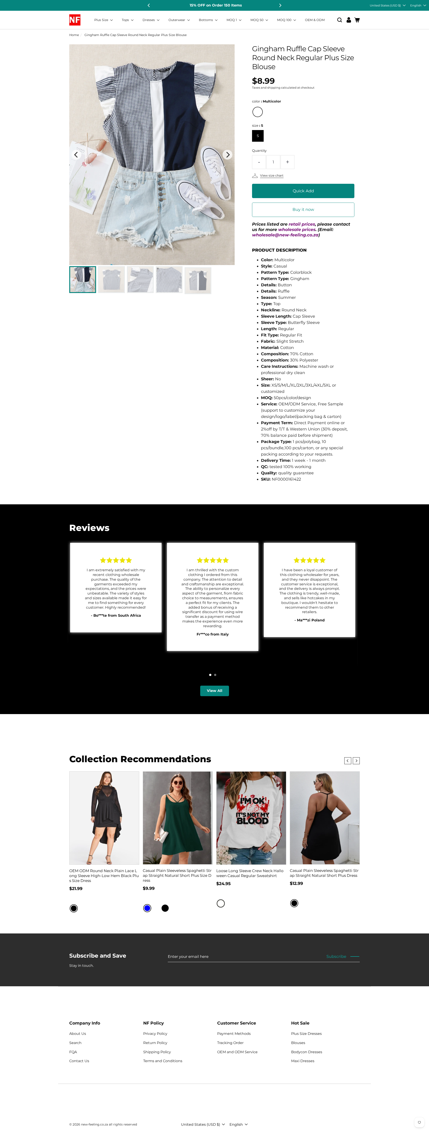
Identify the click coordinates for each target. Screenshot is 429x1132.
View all (214, 691)
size (257, 125)
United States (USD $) (385, 5)
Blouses (298, 1043)
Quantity (259, 150)
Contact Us (79, 1061)
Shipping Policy (157, 1052)
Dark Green (174, 908)
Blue (147, 908)
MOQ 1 (232, 20)
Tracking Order (230, 1043)
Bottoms (206, 20)
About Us (77, 1033)
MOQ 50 (257, 20)
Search (75, 1043)
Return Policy (155, 1043)
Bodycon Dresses (306, 1052)
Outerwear (177, 20)
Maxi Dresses (302, 1061)
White (220, 903)
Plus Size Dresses (306, 1033)
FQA (73, 1052)
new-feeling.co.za (94, 1124)
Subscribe (336, 956)
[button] (339, 20)
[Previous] (149, 5)
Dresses (149, 20)
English (415, 5)
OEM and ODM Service (237, 1052)
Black (73, 908)
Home (74, 35)
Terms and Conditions (162, 1061)
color (266, 101)
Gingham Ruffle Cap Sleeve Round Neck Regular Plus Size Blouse (135, 35)
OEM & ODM (315, 20)
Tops (126, 20)
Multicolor (257, 112)
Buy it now (303, 209)
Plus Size (101, 20)
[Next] (280, 5)
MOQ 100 (284, 20)
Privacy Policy (155, 1033)
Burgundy (156, 908)
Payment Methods (234, 1033)
